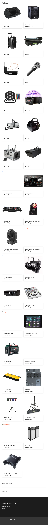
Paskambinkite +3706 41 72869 (9, 0)
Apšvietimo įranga (6, 486)
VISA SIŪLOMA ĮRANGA (9, 503)
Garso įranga (5, 491)
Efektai (3, 488)
